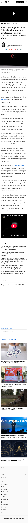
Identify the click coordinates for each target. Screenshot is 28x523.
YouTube (4, 99)
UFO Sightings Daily (17, 165)
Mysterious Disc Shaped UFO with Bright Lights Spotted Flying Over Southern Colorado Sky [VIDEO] (12, 267)
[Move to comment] (20, 49)
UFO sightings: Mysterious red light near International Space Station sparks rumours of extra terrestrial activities (14, 248)
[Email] (17, 49)
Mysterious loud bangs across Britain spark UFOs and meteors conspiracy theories (12, 254)
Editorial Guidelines (20, 284)
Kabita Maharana (13, 43)
